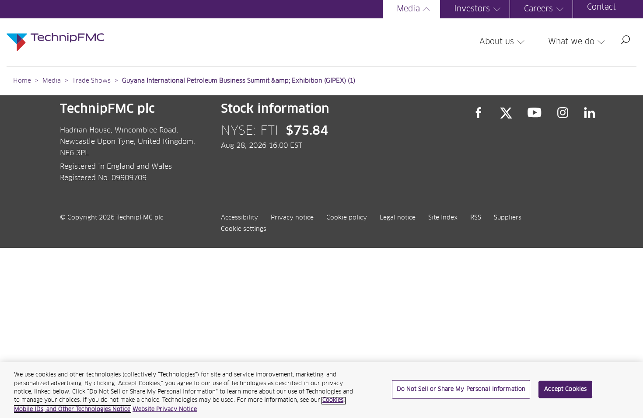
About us (496, 42)
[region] (321, 390)
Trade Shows (91, 81)
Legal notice (398, 218)
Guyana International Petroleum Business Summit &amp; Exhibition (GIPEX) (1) (238, 81)
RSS (475, 218)
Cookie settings (243, 229)
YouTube (535, 112)
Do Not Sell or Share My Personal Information (461, 389)
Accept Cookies (565, 389)
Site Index (443, 218)
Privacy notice (292, 218)
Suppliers (507, 218)
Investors (472, 9)
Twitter (506, 112)
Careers (538, 9)
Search (625, 40)
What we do (571, 42)
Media (408, 9)
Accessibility (239, 218)
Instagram (563, 112)
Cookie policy (346, 218)
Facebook (478, 112)
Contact (601, 7)
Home (22, 81)
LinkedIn (590, 112)
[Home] (55, 33)
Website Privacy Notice (165, 409)
